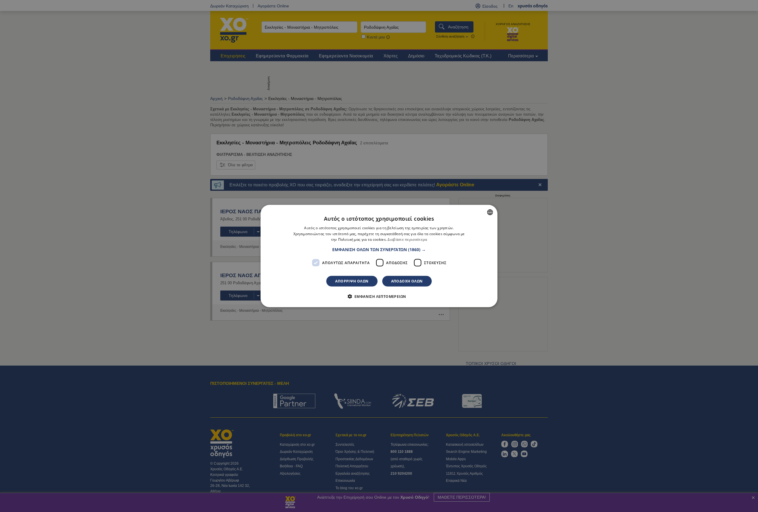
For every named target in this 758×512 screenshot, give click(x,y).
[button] (379, 249)
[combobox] (490, 212)
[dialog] (379, 256)
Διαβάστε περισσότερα (407, 239)
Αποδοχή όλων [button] (407, 281)
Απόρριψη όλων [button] (351, 281)
